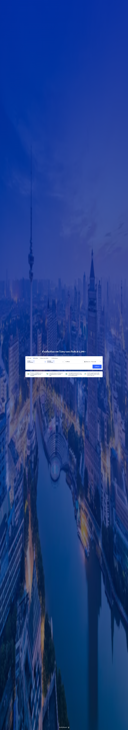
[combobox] (35, 361)
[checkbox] (54, 358)
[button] (117, 2)
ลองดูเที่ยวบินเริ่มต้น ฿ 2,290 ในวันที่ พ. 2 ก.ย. (63, 355)
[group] (35, 362)
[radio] (29, 358)
